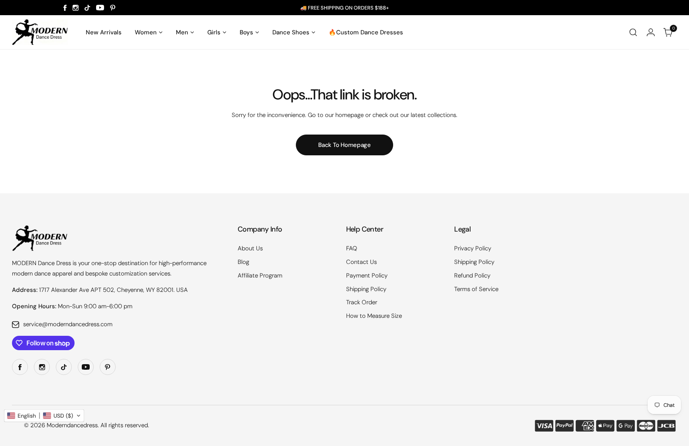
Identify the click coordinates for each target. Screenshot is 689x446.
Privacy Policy (472, 248)
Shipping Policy (366, 289)
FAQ (351, 248)
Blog (243, 262)
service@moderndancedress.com (67, 324)
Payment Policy (367, 275)
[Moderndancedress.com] (40, 32)
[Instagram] (76, 8)
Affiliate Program (260, 275)
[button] (44, 415)
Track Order (361, 302)
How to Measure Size (374, 316)
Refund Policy (472, 275)
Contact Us (361, 262)
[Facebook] (65, 8)
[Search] (633, 32)
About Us (250, 248)
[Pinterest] (113, 8)
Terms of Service (476, 289)
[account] (650, 32)
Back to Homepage (344, 145)
